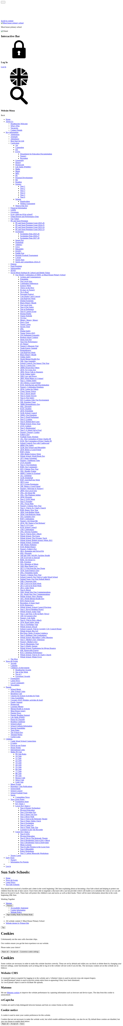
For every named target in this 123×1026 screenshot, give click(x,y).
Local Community (17, 683)
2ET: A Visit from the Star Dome (32, 568)
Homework (19, 165)
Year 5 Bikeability (27, 849)
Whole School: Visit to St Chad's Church (35, 655)
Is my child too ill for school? (22, 214)
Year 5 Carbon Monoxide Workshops (34, 853)
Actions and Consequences (30, 277)
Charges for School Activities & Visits (25, 696)
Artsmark (14, 137)
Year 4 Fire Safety (27, 307)
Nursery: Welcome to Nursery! (31, 489)
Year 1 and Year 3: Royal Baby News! (34, 614)
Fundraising (15, 678)
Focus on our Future (18, 745)
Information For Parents (20, 862)
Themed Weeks (16, 735)
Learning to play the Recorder (31, 830)
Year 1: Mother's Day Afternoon (32, 640)
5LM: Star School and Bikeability (33, 447)
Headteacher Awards (23, 670)
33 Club (18, 763)
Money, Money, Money (29, 320)
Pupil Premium (16, 266)
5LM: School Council (28, 413)
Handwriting (25, 201)
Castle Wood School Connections (23, 741)
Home (8, 119)
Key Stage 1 (20, 804)
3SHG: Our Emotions (28, 415)
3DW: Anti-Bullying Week (30, 514)
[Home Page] (12, 23)
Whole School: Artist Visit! (30, 612)
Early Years (10, 858)
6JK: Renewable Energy (29, 650)
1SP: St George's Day (28, 616)
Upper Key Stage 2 (22, 832)
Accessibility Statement (19, 908)
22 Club (18, 761)
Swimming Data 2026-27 (29, 236)
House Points (16, 748)
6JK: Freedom (25, 562)
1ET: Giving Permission (29, 484)
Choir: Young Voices (28, 391)
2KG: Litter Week (27, 588)
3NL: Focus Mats (27, 504)
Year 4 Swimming (27, 823)
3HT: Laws (24, 482)
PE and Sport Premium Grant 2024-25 (29, 225)
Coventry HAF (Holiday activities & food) (27, 700)
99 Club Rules (20, 754)
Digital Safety (25, 331)
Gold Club (19, 782)
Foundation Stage (22, 802)
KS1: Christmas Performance (31, 653)
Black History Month (28, 303)
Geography (19, 160)
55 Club (18, 767)
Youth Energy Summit (28, 348)
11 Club (18, 758)
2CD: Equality (25, 463)
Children (9, 739)
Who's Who (15, 126)
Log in (8, 866)
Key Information (12, 132)
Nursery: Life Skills (27, 618)
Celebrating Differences (29, 283)
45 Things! (24, 344)
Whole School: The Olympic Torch (33, 538)
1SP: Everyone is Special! (30, 558)
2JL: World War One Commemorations (35, 594)
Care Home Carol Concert (30, 296)
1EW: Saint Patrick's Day (29, 571)
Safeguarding (16, 268)
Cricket (18, 258)
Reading (18, 182)
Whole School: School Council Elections (35, 607)
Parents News (16, 713)
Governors (15, 212)
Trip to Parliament (27, 309)
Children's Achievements (20, 668)
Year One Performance (28, 342)
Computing (19, 147)
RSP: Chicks (25, 452)
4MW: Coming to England (30, 473)
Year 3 (22, 191)
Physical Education (27, 810)
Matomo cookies (13, 993)
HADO (18, 251)
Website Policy (16, 912)
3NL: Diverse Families (28, 532)
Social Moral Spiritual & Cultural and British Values (30, 273)
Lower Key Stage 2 (22, 806)
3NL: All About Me (27, 493)
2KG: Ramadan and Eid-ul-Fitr (32, 551)
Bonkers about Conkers (29, 337)
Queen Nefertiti (26, 316)
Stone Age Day (26, 340)
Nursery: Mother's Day (29, 642)
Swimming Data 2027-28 (29, 238)
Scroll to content (7, 21)
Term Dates (15, 730)
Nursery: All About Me (29, 521)
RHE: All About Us (27, 560)
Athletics (18, 245)
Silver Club (19, 780)
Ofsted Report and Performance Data (25, 217)
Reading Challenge (18, 722)
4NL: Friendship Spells (29, 573)
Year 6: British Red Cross (30, 422)
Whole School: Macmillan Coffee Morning (36, 637)
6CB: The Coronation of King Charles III (36, 441)
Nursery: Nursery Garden (30, 432)
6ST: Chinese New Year (29, 469)
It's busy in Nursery (27, 290)
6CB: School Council (28, 527)
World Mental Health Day (30, 359)
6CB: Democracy (27, 605)
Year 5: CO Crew (27, 525)
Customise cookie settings (29, 952)
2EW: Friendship (26, 411)
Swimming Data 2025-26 (29, 234)
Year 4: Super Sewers (28, 396)
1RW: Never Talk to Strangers (31, 372)
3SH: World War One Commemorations (35, 592)
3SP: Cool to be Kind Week (30, 583)
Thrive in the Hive (27, 288)
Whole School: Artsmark (29, 542)
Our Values (15, 219)
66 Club (18, 769)
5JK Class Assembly (28, 361)
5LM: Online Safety (27, 374)
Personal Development (24, 178)
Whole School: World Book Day (32, 456)
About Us (9, 122)
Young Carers (25, 324)
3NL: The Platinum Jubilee (30, 495)
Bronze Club (20, 778)
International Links (18, 750)
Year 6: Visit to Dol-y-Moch (30, 534)
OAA (17, 247)
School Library (16, 724)
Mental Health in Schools (20, 709)
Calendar (14, 666)
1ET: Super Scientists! (28, 458)
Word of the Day (21, 206)
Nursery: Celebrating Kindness (32, 387)
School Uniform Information (21, 726)
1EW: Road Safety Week (29, 622)
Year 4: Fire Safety (27, 398)
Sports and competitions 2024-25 (27, 262)
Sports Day (19, 240)
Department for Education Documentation (36, 154)
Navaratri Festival (27, 294)
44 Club (18, 765)
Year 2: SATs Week (27, 499)
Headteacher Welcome (19, 124)
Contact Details (16, 130)
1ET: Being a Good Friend (30, 383)
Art (16, 145)
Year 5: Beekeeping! (28, 428)
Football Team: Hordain (29, 437)
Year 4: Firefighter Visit (29, 625)
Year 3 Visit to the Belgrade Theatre (33, 819)
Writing (18, 199)
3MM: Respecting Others (29, 368)
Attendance (15, 139)
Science (18, 184)
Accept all (14, 952)
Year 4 (22, 193)
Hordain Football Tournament (26, 255)
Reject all (5, 952)
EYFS (17, 152)
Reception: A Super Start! (30, 603)
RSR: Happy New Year (29, 510)
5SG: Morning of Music (29, 564)
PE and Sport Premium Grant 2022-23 (29, 229)
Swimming (19, 232)
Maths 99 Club (16, 752)
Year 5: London (26, 419)
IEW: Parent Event (27, 601)
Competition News (22, 797)
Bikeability (19, 249)
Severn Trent (25, 327)
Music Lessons (25, 845)
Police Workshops (27, 851)
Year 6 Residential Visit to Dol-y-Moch (35, 840)
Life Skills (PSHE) (18, 717)
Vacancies (14, 128)
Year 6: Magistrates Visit (29, 644)
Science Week (25, 286)
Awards (13, 663)
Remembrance (25, 350)
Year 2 (22, 188)
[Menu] (3, 2)
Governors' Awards (22, 676)
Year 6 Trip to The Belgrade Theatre (34, 838)
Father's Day (25, 435)
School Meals (16, 689)
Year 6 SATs (25, 834)
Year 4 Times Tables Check (30, 821)
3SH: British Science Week (30, 454)
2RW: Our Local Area (28, 491)
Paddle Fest (19, 253)
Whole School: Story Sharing (31, 596)
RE (16, 180)
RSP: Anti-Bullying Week (30, 480)
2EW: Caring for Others (29, 389)
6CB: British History (28, 547)
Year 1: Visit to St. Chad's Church (33, 508)
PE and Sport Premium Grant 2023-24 (29, 227)
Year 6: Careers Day (28, 365)
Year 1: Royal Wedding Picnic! (32, 609)
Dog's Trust (24, 322)
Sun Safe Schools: (13, 885)
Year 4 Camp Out (27, 825)
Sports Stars (19, 260)
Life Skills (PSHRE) (23, 167)
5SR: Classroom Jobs (28, 581)
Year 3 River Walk (27, 817)
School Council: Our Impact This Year (34, 363)
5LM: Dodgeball (26, 478)
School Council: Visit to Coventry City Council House (41, 629)
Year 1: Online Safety (28, 381)
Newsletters (15, 685)
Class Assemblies (17, 698)
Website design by (17, 923)
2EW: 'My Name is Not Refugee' (32, 523)
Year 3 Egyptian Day (28, 812)
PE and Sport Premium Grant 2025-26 (29, 223)
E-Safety (14, 743)
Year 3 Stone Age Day (28, 814)
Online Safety (25, 357)
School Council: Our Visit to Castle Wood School (39, 577)
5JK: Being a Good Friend (30, 486)
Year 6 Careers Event (28, 311)
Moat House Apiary (18, 711)
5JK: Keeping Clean (28, 402)
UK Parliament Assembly (30, 335)
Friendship (24, 279)
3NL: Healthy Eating (28, 471)
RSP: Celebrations (27, 519)
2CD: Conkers (25, 426)
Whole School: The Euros (30, 536)
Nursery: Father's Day (28, 549)
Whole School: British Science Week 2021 (36, 540)
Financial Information (19, 208)
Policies (13, 264)
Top (3, 927)
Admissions (15, 134)
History (18, 163)
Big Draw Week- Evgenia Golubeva (34, 633)
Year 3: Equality (26, 501)
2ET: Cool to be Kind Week (30, 586)
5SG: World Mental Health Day (32, 599)
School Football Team (19, 793)
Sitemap (9, 903)
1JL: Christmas (26, 476)
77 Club (18, 771)
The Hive (14, 659)
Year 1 (22, 186)
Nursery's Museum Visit (29, 346)
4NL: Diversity (26, 406)
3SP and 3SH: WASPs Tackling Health (35, 555)
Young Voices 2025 (27, 333)
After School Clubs (18, 691)
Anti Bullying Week (27, 299)
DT (16, 150)
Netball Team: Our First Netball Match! (35, 579)
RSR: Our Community (28, 467)
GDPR (13, 210)
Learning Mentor (17, 707)
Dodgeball (19, 242)
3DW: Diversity (26, 497)
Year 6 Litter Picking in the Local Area (34, 847)
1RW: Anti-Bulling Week (29, 512)
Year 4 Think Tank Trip (29, 827)
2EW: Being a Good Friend (30, 450)
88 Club (18, 773)
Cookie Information (18, 910)
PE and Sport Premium (19, 221)
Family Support (16, 702)
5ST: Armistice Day (27, 517)
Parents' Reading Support (20, 715)
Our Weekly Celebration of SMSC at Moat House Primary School (40, 275)
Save (22, 1024)
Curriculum (15, 143)
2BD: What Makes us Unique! (31, 378)
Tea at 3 (18, 674)
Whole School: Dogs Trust (30, 424)
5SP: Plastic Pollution (28, 545)
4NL (22, 329)
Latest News (15, 681)
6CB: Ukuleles (25, 409)
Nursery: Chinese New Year (30, 506)
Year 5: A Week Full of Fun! (31, 430)
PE (16, 175)
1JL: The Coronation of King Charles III (35, 439)
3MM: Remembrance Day (30, 404)
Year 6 (22, 197)
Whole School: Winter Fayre (31, 657)
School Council (16, 791)
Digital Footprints (27, 301)
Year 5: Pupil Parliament (29, 417)
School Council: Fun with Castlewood (34, 443)
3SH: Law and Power (28, 376)
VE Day (23, 318)
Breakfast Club (16, 694)
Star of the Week (21, 672)
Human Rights (25, 314)
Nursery (23, 156)
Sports (13, 795)
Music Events (16, 784)
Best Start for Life (17, 141)
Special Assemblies (18, 728)
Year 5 (22, 195)
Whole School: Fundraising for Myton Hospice (38, 648)
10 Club (18, 756)
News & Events (12, 661)
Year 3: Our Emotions (28, 465)
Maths (17, 169)
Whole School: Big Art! (29, 631)
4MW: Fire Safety (27, 445)
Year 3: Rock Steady (28, 394)
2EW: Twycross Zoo (28, 370)
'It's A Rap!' (24, 292)
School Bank (15, 789)
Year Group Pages (17, 799)
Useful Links (15, 737)
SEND (13, 270)
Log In (3, 67)
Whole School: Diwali (28, 627)
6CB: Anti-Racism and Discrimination (34, 385)
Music (17, 171)
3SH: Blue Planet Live (28, 566)
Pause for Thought (18, 719)
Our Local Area (26, 281)
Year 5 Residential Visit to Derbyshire (34, 843)
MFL (17, 173)
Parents (8, 687)
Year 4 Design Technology (30, 808)
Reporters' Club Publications (21, 786)
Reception (24, 158)
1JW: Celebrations (27, 530)
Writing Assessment (27, 204)
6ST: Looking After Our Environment (34, 400)
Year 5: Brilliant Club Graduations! (33, 635)
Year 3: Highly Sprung (28, 646)
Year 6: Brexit (25, 590)
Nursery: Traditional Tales (30, 460)
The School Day (17, 732)
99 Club (18, 776)
